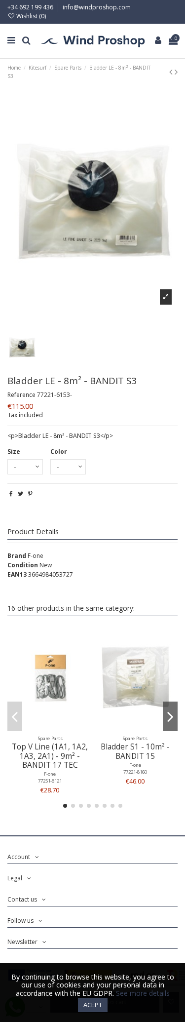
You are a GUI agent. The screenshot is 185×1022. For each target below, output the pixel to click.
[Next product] (176, 72)
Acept (92, 1004)
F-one (35, 555)
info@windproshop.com (97, 7)
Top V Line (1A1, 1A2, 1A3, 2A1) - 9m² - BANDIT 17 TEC (50, 756)
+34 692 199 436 (31, 7)
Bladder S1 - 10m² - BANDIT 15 (135, 751)
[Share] (11, 493)
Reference (21, 395)
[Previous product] (172, 72)
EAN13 (17, 575)
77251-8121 (50, 781)
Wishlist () (30, 16)
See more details (143, 993)
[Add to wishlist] (44, 729)
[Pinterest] (30, 493)
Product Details (33, 531)
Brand (16, 556)
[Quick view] (56, 729)
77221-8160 (135, 772)
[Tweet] (20, 493)
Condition (22, 565)
